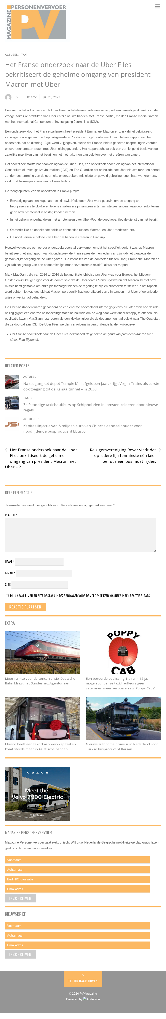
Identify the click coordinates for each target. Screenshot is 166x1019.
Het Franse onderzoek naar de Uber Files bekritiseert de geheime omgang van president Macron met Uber (78, 74)
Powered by (74, 999)
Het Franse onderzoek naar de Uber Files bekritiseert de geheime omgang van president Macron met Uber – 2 (41, 458)
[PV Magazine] (37, 39)
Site (8, 584)
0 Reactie (31, 97)
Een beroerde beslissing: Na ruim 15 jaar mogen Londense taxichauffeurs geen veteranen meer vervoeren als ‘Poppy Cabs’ (120, 683)
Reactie (11, 514)
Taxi (24, 55)
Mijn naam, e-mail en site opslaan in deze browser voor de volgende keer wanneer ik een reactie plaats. (80, 595)
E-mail (10, 572)
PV (16, 97)
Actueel (11, 55)
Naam (9, 561)
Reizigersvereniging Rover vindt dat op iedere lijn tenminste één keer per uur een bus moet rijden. (125, 455)
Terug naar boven (83, 980)
